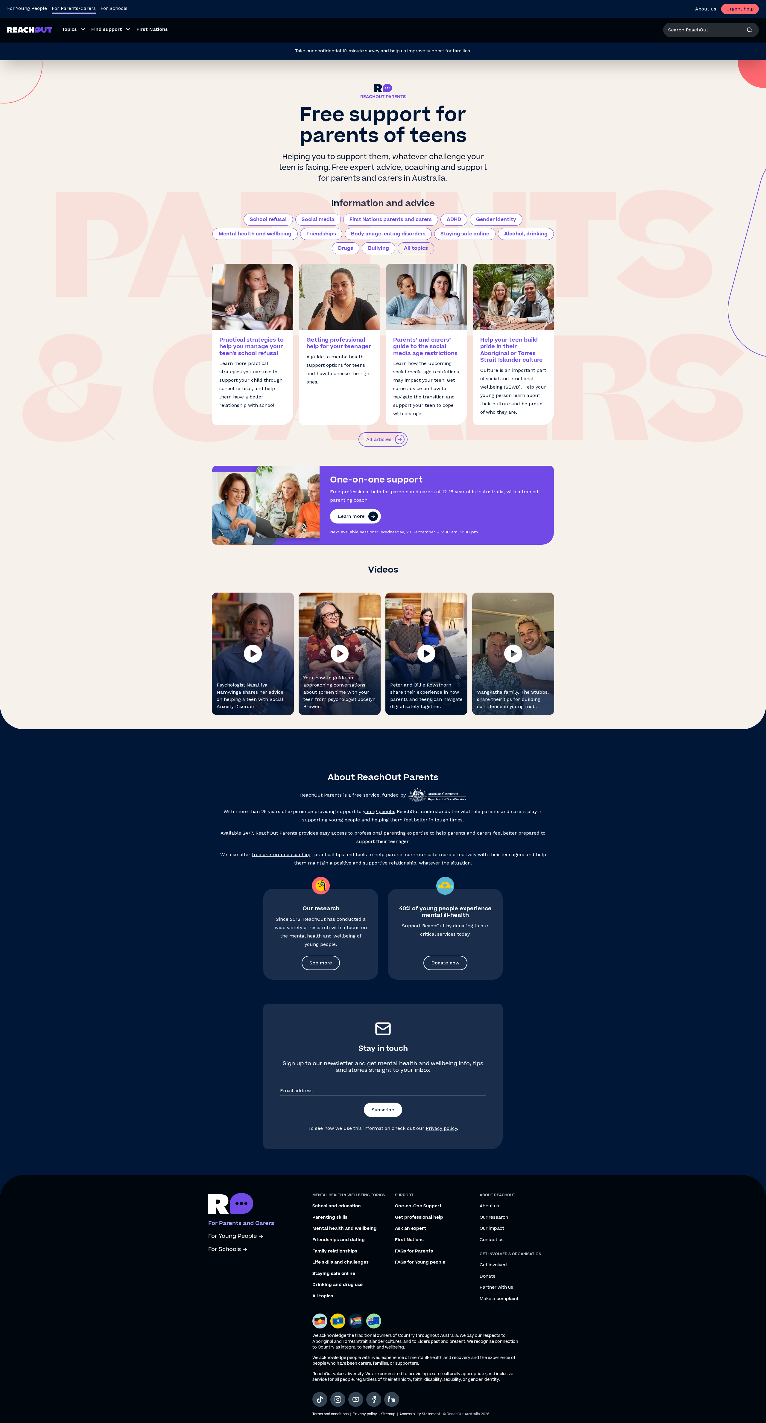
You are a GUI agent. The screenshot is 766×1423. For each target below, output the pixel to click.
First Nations (409, 1240)
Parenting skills (329, 1217)
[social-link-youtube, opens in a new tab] (355, 1399)
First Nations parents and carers (390, 219)
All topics (416, 248)
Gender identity (496, 219)
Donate (488, 1276)
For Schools (114, 8)
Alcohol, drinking (526, 234)
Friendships (321, 234)
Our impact (492, 1229)
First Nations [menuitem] (152, 29)
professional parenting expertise (391, 833)
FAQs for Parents (414, 1251)
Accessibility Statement (419, 1414)
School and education (336, 1206)
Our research (494, 1217)
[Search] (749, 30)
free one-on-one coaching (281, 854)
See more (320, 963)
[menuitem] (71, 29)
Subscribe (383, 1109)
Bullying (378, 248)
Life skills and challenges (340, 1262)
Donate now (445, 963)
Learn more (351, 516)
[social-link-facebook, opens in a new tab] (373, 1399)
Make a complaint (499, 1299)
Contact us (492, 1240)
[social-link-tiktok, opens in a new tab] (319, 1399)
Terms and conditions (330, 1414)
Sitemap (388, 1414)
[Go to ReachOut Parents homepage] (29, 30)
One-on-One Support (418, 1206)
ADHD (454, 219)
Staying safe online (464, 234)
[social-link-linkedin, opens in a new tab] (391, 1399)
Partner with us (496, 1287)
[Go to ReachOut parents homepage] (230, 1203)
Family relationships (334, 1251)
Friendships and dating (338, 1240)
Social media (318, 219)
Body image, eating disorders (388, 234)
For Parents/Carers (74, 8)
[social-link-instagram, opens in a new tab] (337, 1399)
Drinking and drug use (337, 1285)
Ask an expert (410, 1229)
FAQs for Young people (420, 1262)
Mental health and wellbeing (255, 234)
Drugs (345, 248)
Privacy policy (441, 1128)
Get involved (493, 1265)
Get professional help (419, 1217)
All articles (378, 439)
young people (378, 811)
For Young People (27, 8)
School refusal (268, 219)
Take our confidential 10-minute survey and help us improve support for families (382, 51)
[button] (253, 654)
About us (705, 9)
